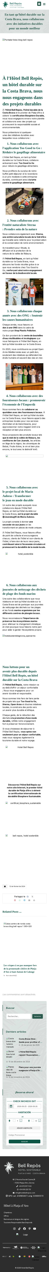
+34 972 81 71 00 (25, 1186)
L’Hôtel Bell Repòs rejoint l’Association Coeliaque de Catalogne (30, 1055)
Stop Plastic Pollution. (25, 330)
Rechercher (37, 1016)
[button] (44, 4)
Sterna (39, 234)
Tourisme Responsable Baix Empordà (18, 1222)
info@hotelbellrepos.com (25, 1193)
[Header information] (39, 3)
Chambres (8, 1213)
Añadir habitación (24, 1128)
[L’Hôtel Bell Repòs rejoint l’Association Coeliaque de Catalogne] (11, 1055)
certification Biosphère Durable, (28, 115)
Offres (6, 1216)
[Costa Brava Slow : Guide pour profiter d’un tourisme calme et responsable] (11, 1042)
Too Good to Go (26, 163)
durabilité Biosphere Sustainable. (24, 796)
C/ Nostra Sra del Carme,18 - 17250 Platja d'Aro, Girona (24, 1181)
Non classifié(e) (11, 975)
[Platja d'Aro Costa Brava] (13, 5)
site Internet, (19, 787)
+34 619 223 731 (25, 1189)
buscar (24, 1141)
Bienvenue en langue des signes (16, 1219)
